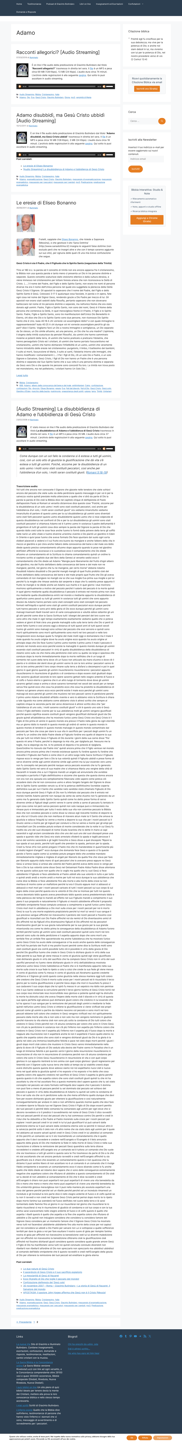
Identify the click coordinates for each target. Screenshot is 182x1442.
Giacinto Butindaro (55, 97)
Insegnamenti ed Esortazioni (109, 4)
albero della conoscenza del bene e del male (51, 385)
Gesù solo (106, 388)
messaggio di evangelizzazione (87, 179)
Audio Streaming (26, 94)
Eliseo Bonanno (70, 239)
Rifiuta (145, 1438)
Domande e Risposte (26, 12)
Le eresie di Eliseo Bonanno (38, 166)
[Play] (20, 86)
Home (19, 4)
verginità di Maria (83, 97)
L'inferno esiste (24, 1410)
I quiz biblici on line (26, 1387)
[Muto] (104, 86)
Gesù (45, 1302)
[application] (65, 86)
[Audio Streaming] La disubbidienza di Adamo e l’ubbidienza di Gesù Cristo (63, 169)
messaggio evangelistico (27, 1305)
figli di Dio (85, 388)
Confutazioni (134, 4)
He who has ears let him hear (83, 1353)
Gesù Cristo (40, 97)
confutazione (97, 385)
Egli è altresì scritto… (79, 1348)
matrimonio (56, 391)
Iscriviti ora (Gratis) (147, 88)
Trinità (99, 391)
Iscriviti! (136, 169)
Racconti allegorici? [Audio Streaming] (58, 52)
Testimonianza (34, 4)
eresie (58, 388)
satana (87, 391)
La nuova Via (23, 1344)
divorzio (36, 388)
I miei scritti (22, 1405)
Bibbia (38, 94)
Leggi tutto (22, 375)
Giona (67, 97)
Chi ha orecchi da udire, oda (83, 1344)
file (91, 68)
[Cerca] (162, 121)
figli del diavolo (73, 388)
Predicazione (86, 182)
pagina (82, 75)
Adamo (22, 97)
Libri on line (85, 4)
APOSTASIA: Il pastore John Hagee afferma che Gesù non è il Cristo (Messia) (64, 1292)
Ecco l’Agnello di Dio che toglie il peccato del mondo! (51, 1279)
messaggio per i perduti (64, 182)
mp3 (73, 97)
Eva (32, 97)
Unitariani (107, 391)
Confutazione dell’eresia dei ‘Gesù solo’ (44, 1282)
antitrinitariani (78, 385)
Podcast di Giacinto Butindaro (60, 4)
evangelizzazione (34, 179)
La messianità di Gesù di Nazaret (41, 1275)
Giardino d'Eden (23, 391)
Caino (87, 385)
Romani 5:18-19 (97, 472)
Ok (132, 1438)
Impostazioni (162, 1438)
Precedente (24, 1322)
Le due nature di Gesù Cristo (38, 1268)
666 (21, 385)
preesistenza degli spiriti (72, 391)
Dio (28, 97)
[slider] (110, 86)
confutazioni (21, 388)
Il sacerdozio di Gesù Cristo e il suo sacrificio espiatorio (52, 1272)
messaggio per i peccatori (40, 182)
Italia (57, 94)
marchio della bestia (41, 391)
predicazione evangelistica (28, 1308)
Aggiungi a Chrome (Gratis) (146, 220)
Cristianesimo (48, 94)
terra (94, 391)
